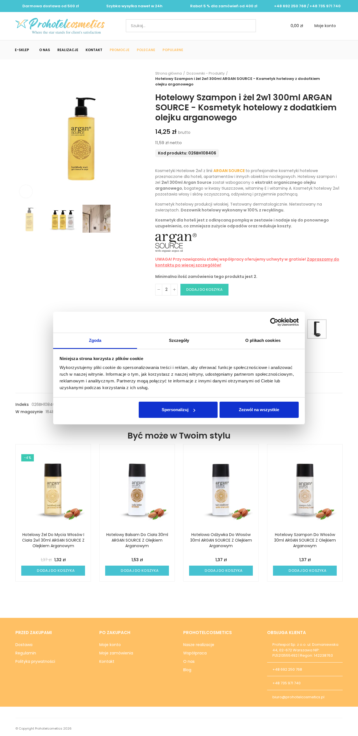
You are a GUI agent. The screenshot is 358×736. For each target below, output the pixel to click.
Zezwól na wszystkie (259, 409)
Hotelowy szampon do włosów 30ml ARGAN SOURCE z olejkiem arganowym (305, 540)
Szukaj (247, 25)
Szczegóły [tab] (179, 340)
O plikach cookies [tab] (263, 340)
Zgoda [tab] (95, 340)
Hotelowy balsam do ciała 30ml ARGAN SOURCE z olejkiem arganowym (137, 540)
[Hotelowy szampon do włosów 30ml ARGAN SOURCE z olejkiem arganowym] (305, 489)
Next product (338, 79)
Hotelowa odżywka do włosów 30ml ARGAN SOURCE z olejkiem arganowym (221, 540)
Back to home (331, 79)
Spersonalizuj (175, 409)
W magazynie (29, 412)
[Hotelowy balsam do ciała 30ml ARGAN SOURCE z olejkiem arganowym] (137, 489)
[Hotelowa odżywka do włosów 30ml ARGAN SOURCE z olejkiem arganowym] (221, 489)
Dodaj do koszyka (204, 289)
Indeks (22, 404)
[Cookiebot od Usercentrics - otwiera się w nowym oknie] (274, 322)
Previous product (324, 79)
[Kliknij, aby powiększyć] (26, 191)
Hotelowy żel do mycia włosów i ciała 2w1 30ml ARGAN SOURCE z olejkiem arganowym (53, 540)
